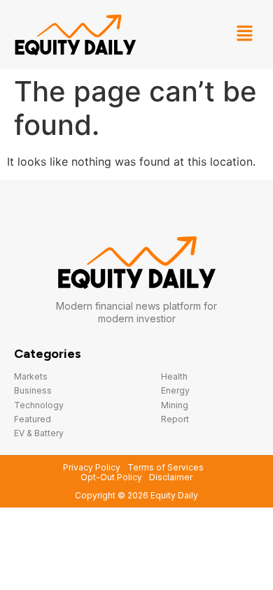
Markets (31, 376)
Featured (32, 419)
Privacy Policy (91, 468)
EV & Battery (39, 433)
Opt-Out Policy (111, 477)
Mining (174, 405)
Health (174, 376)
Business (33, 390)
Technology (39, 405)
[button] (245, 35)
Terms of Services (165, 468)
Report (175, 419)
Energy (175, 390)
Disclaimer (170, 477)
